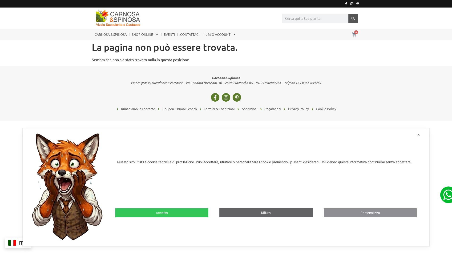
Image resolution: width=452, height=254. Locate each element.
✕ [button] (418, 135)
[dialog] (226, 187)
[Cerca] (353, 18)
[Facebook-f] (346, 3)
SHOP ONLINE (142, 34)
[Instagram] (351, 3)
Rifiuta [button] (266, 213)
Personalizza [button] (370, 213)
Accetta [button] (162, 213)
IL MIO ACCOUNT (217, 34)
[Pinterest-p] (357, 3)
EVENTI (169, 34)
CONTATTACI (189, 34)
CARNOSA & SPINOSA (111, 34)
